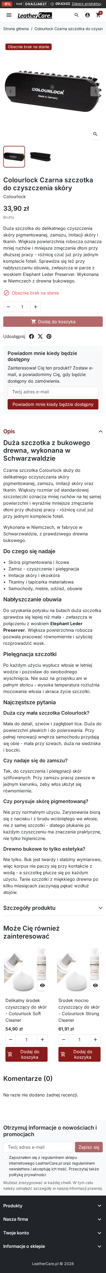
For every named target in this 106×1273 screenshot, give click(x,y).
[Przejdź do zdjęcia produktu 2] (40, 157)
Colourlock (14, 196)
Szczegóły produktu (29, 908)
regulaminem (52, 1157)
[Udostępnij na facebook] (31, 336)
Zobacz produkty (85, 4)
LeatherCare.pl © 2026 (53, 1263)
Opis (9, 431)
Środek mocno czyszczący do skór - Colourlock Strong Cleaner (79, 1010)
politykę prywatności (27, 1174)
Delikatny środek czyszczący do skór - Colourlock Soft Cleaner (26, 1010)
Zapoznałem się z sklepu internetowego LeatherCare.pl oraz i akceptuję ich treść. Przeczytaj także (54, 1166)
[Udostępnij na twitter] (40, 336)
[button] (76, 15)
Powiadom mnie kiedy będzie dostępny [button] (53, 404)
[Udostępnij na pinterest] (49, 336)
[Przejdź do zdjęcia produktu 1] (14, 157)
